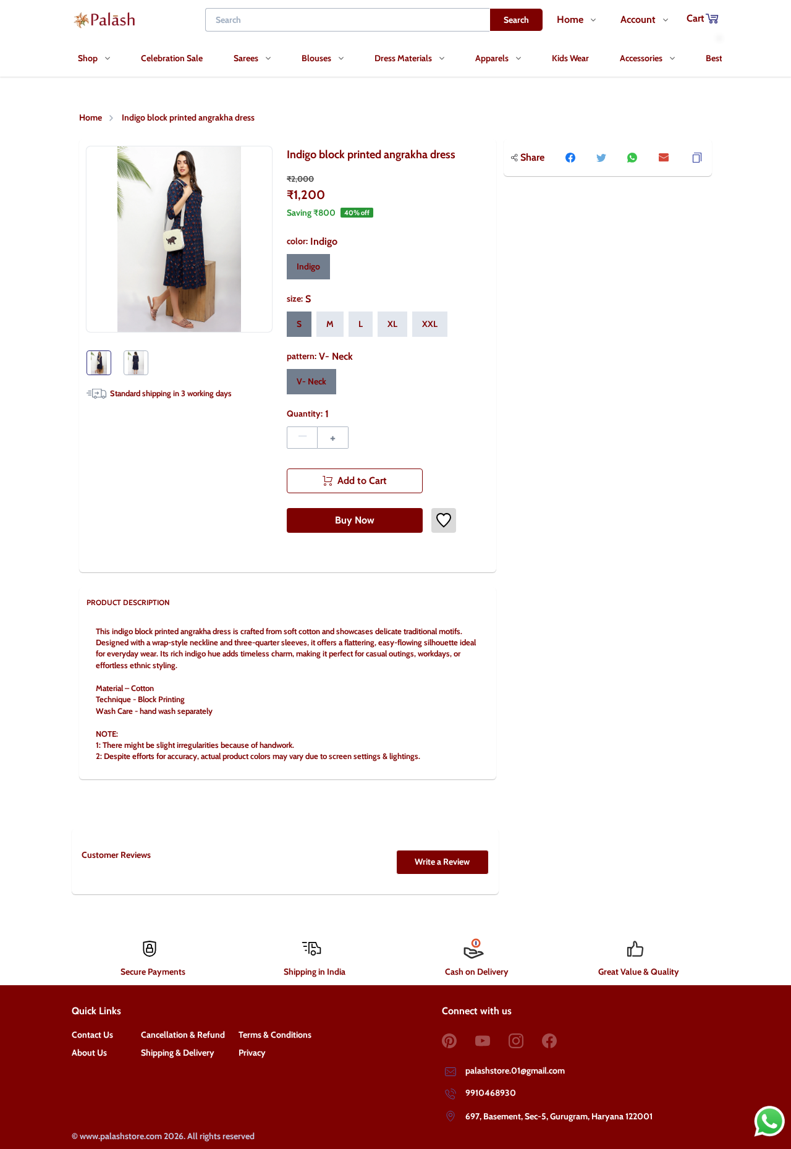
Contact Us (92, 1034)
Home (90, 117)
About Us (89, 1052)
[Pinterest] (458, 1040)
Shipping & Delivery (177, 1052)
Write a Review (442, 861)
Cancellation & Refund (183, 1034)
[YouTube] (492, 1040)
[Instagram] (525, 1040)
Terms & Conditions (275, 1034)
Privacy (252, 1052)
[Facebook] (558, 1040)
